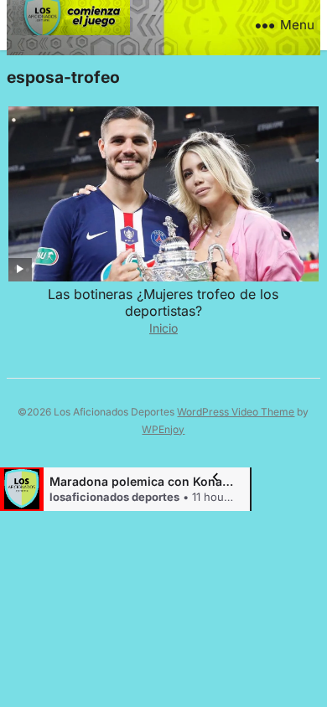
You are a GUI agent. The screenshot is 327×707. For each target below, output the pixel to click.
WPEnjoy (163, 429)
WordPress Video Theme (235, 411)
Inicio (163, 328)
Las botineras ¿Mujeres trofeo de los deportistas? (163, 303)
